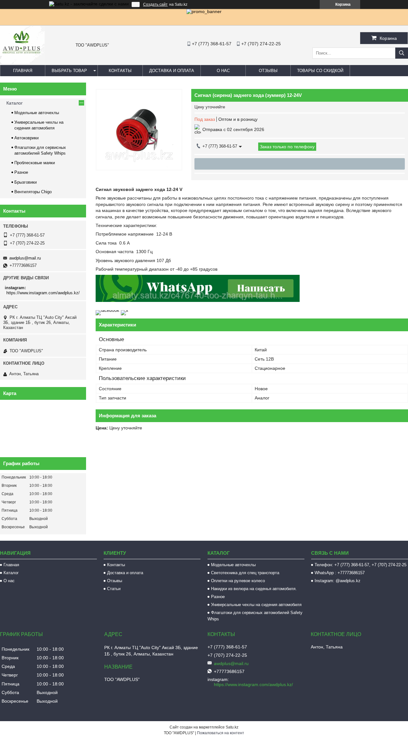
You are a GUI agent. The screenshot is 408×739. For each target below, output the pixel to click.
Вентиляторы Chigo (33, 191)
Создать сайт (155, 4)
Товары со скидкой (320, 70)
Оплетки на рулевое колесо (238, 580)
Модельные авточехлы (36, 112)
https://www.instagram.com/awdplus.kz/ (43, 292)
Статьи (113, 588)
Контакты (120, 70)
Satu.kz (232, 727)
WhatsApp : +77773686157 (340, 572)
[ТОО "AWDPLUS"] (22, 62)
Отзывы (268, 70)
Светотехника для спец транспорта (245, 572)
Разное (21, 172)
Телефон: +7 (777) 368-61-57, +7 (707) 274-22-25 (360, 564)
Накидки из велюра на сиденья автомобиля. (254, 588)
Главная (22, 70)
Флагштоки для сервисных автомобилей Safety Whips (255, 615)
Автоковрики (26, 137)
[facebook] (107, 310)
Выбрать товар (69, 70)
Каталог (14, 103)
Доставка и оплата (171, 70)
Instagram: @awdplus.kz (338, 580)
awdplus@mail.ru (25, 258)
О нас (223, 70)
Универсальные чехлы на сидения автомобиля (256, 604)
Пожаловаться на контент (220, 733)
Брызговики (25, 182)
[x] (124, 310)
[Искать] (401, 53)
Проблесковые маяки (34, 162)
